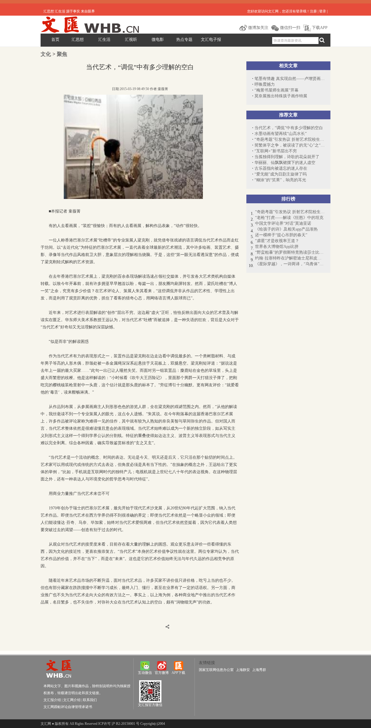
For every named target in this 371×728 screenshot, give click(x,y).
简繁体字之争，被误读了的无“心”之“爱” (289, 145)
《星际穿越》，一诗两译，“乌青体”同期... (290, 264)
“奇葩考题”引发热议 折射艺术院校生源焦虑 (289, 139)
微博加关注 (257, 27)
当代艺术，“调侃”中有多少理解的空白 (288, 128)
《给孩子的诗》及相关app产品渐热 (286, 229)
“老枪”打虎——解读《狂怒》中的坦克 (289, 217)
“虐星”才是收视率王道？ (277, 241)
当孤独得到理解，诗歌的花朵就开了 (286, 157)
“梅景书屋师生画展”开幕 (276, 90)
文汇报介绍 (52, 700)
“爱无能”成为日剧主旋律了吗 (280, 174)
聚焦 (62, 54)
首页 (55, 39)
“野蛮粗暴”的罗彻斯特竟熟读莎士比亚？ (290, 252)
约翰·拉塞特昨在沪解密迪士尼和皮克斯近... (290, 258)
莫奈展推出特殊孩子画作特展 (280, 96)
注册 (313, 11)
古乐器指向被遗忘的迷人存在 (280, 168)
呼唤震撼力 (264, 84)
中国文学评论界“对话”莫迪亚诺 (283, 223)
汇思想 (78, 39)
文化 (46, 54)
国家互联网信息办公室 (216, 670)
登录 (322, 11)
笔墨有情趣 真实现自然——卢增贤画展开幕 (289, 78)
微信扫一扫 (289, 27)
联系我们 (90, 700)
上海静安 (243, 670)
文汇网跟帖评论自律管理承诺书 (67, 707)
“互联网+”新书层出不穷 (275, 151)
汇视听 (131, 39)
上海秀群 (259, 670)
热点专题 (184, 39)
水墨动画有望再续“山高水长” (280, 133)
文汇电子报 (211, 39)
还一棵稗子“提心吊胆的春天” (281, 235)
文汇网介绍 (72, 700)
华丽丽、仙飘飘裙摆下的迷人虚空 (284, 162)
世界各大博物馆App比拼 (277, 246)
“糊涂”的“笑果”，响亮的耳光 (280, 180)
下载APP (319, 27)
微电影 (158, 39)
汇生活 (104, 39)
